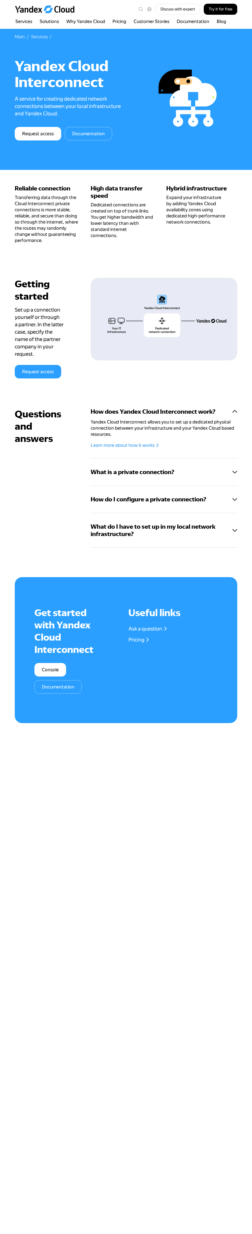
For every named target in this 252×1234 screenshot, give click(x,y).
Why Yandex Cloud (85, 21)
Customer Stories (151, 21)
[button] (149, 9)
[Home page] (48, 9)
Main (20, 37)
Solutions (49, 21)
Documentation (193, 21)
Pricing (119, 21)
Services (23, 21)
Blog (221, 21)
